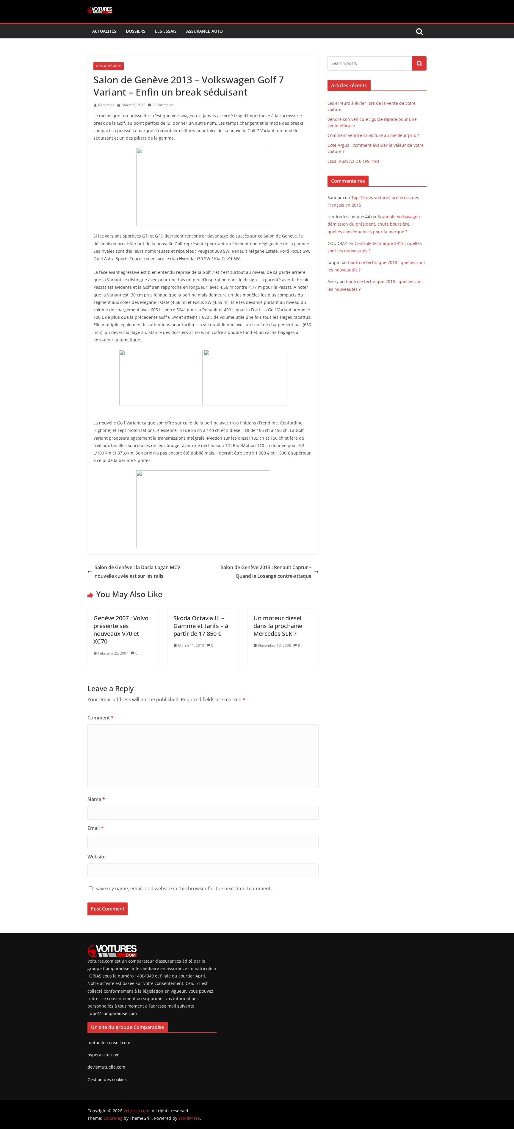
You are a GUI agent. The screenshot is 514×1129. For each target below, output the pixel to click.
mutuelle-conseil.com (108, 1042)
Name (96, 799)
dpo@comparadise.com (113, 1013)
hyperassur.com (103, 1055)
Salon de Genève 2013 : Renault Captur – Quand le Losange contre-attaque (266, 571)
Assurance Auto (204, 31)
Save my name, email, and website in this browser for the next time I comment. (183, 888)
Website (96, 856)
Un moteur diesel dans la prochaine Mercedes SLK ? (277, 626)
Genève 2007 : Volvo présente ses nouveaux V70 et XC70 (120, 629)
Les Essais (166, 31)
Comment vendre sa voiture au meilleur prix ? (373, 135)
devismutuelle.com (106, 1067)
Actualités (104, 31)
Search (419, 63)
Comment (100, 717)
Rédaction (106, 104)
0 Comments (163, 104)
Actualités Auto (108, 66)
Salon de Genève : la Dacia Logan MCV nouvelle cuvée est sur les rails (137, 571)
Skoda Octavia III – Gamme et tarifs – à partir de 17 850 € (200, 626)
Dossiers (135, 31)
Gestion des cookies (107, 1079)
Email (95, 828)
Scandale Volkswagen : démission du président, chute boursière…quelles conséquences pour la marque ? (374, 224)
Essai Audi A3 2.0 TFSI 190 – (354, 161)
